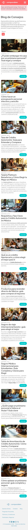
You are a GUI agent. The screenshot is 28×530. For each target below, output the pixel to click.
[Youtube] (14, 522)
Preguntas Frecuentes (8, 511)
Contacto (15, 508)
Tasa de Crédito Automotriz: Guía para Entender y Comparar (11, 139)
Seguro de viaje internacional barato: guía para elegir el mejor (13, 326)
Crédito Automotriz (19, 448)
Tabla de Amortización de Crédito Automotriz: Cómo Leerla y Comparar (13, 443)
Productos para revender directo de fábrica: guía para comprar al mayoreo (13, 291)
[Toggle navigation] (25, 2)
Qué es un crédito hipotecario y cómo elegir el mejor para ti (13, 257)
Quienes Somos (6, 508)
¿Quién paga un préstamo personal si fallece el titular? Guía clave (13, 408)
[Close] (25, 7)
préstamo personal (18, 63)
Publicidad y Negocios (8, 517)
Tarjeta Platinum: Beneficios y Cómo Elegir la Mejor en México (14, 177)
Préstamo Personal (17, 415)
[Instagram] (16, 522)
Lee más (24, 76)
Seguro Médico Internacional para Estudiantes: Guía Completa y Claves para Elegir (12, 368)
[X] (18, 522)
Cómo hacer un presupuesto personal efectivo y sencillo (11, 99)
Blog (21, 508)
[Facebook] (9, 522)
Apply (3, 34)
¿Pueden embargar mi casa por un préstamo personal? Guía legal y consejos (14, 58)
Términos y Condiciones (8, 514)
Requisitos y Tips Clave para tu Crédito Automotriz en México (13, 218)
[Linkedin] (11, 522)
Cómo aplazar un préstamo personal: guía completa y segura (14, 482)
